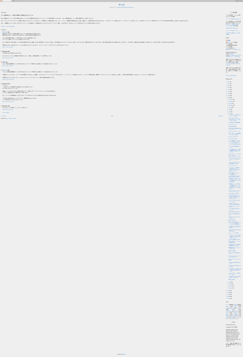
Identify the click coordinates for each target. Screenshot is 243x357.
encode (232, 317)
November (231, 101)
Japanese (227, 315)
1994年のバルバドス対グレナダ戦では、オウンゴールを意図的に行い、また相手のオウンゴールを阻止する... (234, 186)
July (230, 109)
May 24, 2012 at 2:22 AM (8, 65)
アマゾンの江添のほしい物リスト (233, 19)
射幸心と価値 (231, 279)
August (230, 107)
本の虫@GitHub (124, 7)
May (230, 113)
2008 (228, 296)
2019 (228, 83)
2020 (228, 81)
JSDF (227, 317)
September (231, 105)
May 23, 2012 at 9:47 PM (8, 57)
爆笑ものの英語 (232, 250)
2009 (228, 294)
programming (11, 26)
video (236, 311)
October (230, 103)
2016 (228, 89)
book (227, 312)
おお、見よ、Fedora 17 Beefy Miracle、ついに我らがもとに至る (234, 119)
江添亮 (3, 62)
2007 (228, 298)
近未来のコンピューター (234, 206)
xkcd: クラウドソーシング (234, 131)
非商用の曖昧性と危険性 (234, 176)
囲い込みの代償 (232, 220)
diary (235, 305)
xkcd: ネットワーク (232, 124)
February (230, 286)
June (230, 111)
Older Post (221, 115)
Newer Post (3, 115)
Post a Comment (6, 112)
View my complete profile (231, 75)
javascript (233, 315)
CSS (236, 317)
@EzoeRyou (130, 7)
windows (235, 312)
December (231, 99)
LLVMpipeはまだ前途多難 (234, 122)
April (230, 282)
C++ (227, 305)
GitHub (118, 7)
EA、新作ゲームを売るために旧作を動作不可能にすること (234, 270)
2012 (228, 97)
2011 (228, 290)
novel (229, 318)
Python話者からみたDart (233, 193)
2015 (228, 91)
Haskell (235, 318)
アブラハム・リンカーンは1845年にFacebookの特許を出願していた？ (234, 236)
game (227, 314)
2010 (228, 292)
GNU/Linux (229, 311)
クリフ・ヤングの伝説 (233, 232)
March (230, 284)
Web (236, 306)
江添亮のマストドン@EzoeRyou (233, 56)
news (227, 306)
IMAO (233, 309)
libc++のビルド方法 (232, 138)
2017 (228, 87)
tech (238, 315)
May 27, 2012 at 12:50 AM (8, 101)
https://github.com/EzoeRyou (235, 55)
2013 (228, 95)
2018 (228, 85)
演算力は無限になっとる (234, 155)
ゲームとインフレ (232, 165)
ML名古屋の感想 (232, 126)
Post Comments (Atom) (11, 118)
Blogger (123, 354)
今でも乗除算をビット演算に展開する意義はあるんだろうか (234, 150)
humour (239, 308)
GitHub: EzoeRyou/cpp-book (232, 28)
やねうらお (4, 32)
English (236, 314)
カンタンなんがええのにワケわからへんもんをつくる (234, 159)
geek (232, 318)
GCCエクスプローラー (233, 136)
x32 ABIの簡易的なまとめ (234, 239)
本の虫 (121, 5)
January (230, 288)
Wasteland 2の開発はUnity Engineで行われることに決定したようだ (234, 197)
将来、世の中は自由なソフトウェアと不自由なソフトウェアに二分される (234, 223)
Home (112, 115)
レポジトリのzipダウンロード (232, 30)
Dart (240, 317)
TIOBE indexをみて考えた (234, 211)
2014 (228, 93)
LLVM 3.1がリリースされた (234, 153)
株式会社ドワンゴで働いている (233, 49)
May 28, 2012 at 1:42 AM (8, 109)
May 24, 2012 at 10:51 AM (8, 79)
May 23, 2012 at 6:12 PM (8, 47)
